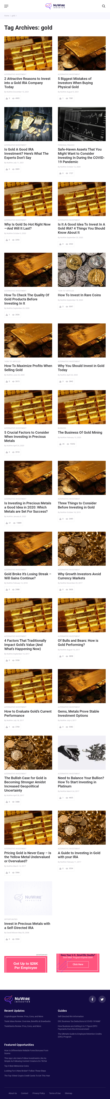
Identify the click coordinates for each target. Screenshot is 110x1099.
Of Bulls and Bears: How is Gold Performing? (78, 643)
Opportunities (10, 919)
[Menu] (6, 6)
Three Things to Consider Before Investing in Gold (77, 505)
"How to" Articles (66, 291)
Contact (24, 1093)
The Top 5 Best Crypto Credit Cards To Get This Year (27, 1076)
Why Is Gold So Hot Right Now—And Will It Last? (27, 226)
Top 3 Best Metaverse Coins (16, 1066)
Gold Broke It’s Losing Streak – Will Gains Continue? (27, 576)
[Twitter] (102, 999)
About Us (13, 1093)
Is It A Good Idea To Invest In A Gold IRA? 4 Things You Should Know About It (81, 228)
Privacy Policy (39, 1093)
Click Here (78, 964)
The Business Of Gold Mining (80, 432)
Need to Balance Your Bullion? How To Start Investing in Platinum (81, 782)
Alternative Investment (15, 74)
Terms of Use (55, 1093)
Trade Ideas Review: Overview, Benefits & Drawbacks (27, 1021)
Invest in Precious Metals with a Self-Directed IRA (27, 926)
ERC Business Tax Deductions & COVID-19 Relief (79, 1021)
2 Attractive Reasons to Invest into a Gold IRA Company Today (27, 83)
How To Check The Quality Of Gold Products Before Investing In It (26, 299)
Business (62, 428)
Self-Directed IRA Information (71, 1016)
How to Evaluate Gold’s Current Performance (28, 713)
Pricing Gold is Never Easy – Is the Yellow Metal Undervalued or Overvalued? (27, 857)
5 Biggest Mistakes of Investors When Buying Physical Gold (75, 83)
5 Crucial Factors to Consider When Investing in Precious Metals (26, 436)
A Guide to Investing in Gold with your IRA (79, 855)
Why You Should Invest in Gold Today (81, 368)
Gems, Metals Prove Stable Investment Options (78, 713)
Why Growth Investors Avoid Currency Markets (79, 576)
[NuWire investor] (55, 6)
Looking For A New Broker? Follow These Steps (25, 1071)
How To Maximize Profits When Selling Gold (28, 368)
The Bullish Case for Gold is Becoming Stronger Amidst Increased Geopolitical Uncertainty (25, 784)
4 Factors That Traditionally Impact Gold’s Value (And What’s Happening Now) (25, 645)
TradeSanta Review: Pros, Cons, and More (22, 1026)
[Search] (104, 6)
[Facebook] (92, 999)
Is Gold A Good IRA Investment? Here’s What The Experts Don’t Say (26, 153)
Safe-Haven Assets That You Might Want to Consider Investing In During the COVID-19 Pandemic (81, 155)
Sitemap (68, 1093)
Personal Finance (66, 145)
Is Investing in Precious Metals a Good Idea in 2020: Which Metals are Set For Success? (27, 507)
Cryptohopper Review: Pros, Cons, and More (23, 1016)
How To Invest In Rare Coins (79, 295)
